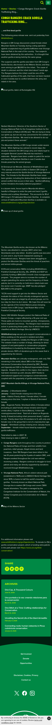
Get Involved (26, 654)
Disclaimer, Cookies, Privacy (26, 675)
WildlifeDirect (7, 38)
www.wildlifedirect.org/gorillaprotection (18, 202)
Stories (12, 8)
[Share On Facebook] (7, 569)
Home (4, 8)
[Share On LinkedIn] (17, 569)
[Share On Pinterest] (21, 569)
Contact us (26, 679)
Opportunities (26, 663)
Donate (26, 658)
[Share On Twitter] (12, 569)
